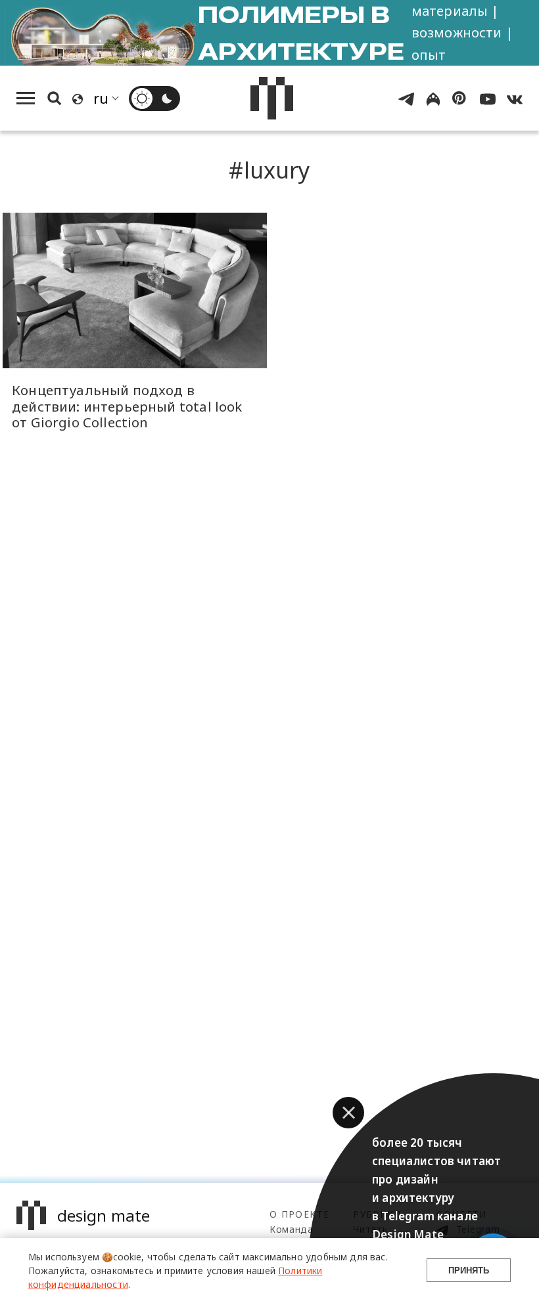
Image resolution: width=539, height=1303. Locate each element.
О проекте (299, 1214)
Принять (468, 1270)
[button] (348, 1112)
